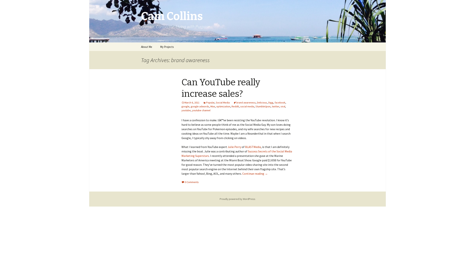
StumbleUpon (263, 106)
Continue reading (255, 173)
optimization (223, 106)
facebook (280, 102)
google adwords (200, 106)
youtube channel (201, 110)
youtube (186, 110)
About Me (146, 47)
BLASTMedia (253, 147)
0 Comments (192, 182)
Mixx (212, 106)
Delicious (262, 102)
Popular (210, 102)
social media (247, 106)
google (185, 106)
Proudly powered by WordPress (237, 199)
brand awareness (246, 102)
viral (283, 106)
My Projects (167, 47)
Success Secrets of (259, 151)
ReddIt (235, 106)
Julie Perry (234, 147)
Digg (270, 102)
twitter (275, 106)
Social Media (223, 102)
